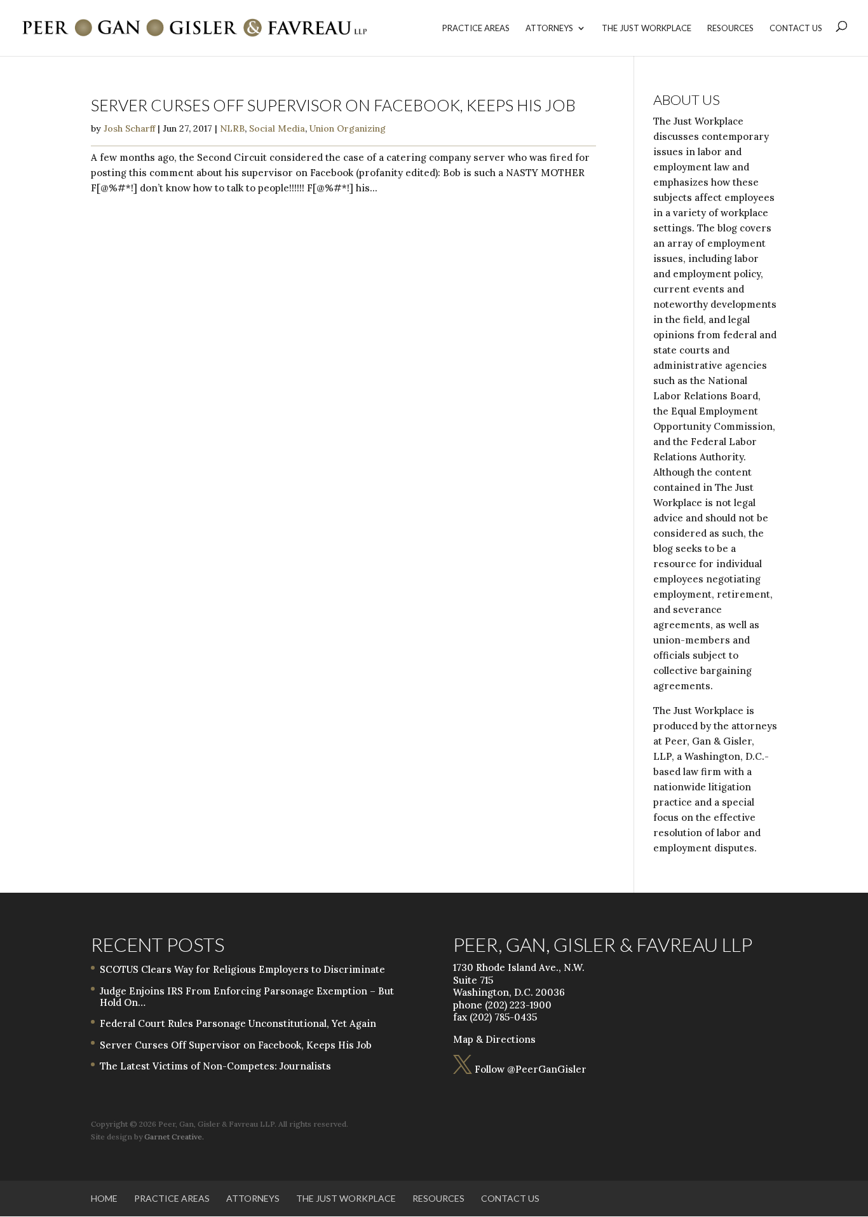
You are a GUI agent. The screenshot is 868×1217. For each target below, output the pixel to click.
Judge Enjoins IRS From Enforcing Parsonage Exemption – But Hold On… (247, 996)
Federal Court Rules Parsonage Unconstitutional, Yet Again (238, 1023)
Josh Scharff (129, 128)
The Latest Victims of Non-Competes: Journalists (215, 1066)
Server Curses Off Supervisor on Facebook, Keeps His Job (333, 104)
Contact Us (796, 28)
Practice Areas (476, 28)
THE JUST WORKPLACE (646, 28)
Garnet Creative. (174, 1136)
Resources (730, 28)
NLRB (232, 128)
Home (104, 1198)
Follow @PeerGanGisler (520, 1069)
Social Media (277, 128)
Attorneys (549, 28)
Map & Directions (494, 1039)
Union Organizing (347, 128)
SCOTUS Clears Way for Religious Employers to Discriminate (242, 969)
